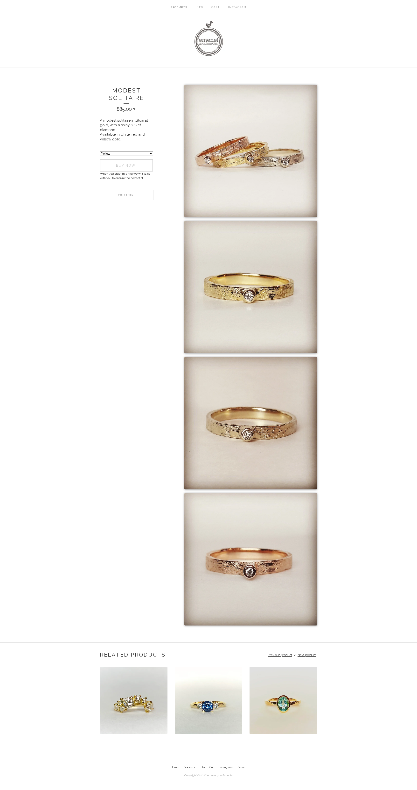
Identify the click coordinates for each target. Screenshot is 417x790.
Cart (215, 7)
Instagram (237, 7)
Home (175, 767)
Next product (307, 655)
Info (199, 7)
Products (179, 7)
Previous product (280, 655)
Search (241, 767)
